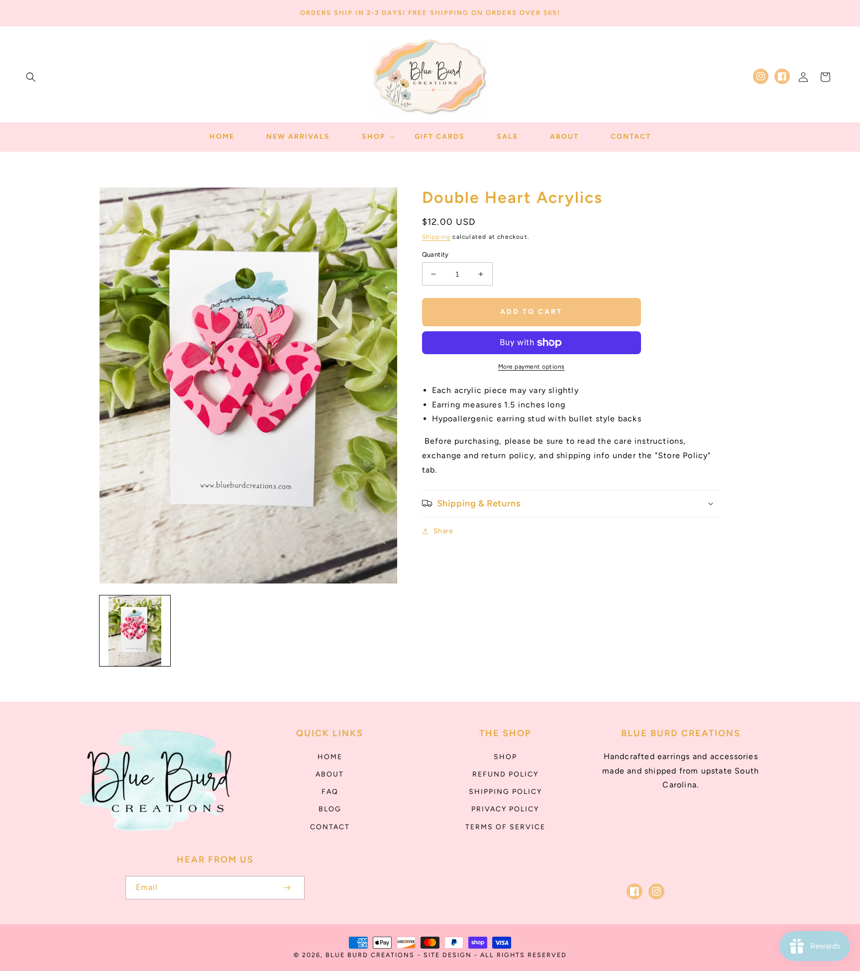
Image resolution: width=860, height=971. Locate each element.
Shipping (436, 236)
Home (330, 757)
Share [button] (443, 531)
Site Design (448, 955)
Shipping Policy (505, 791)
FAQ (330, 791)
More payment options (531, 366)
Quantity (435, 254)
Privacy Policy (505, 809)
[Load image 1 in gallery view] (135, 630)
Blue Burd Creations (370, 955)
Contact (330, 827)
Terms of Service (505, 827)
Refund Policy (505, 774)
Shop (505, 757)
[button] (31, 77)
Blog (330, 809)
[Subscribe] (286, 887)
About (330, 774)
